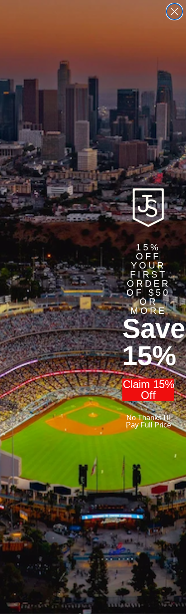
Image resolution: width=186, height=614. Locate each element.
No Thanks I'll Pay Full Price (148, 421)
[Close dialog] (174, 11)
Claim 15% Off (148, 390)
